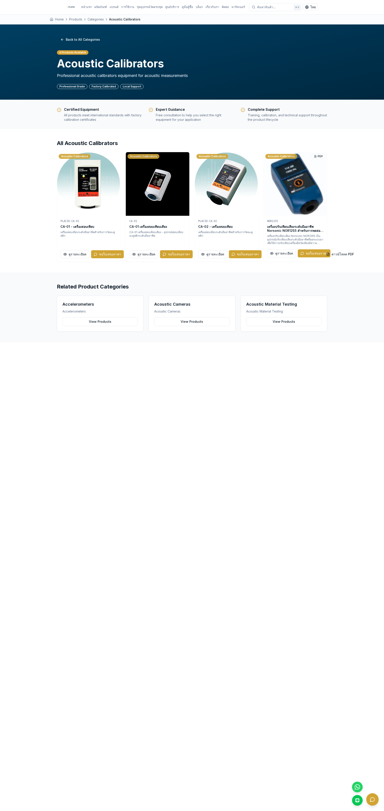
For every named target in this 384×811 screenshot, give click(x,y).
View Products (100, 321)
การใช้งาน (127, 7)
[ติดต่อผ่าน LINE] (357, 800)
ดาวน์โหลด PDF (343, 254)
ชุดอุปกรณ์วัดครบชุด (150, 7)
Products (75, 19)
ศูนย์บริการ (172, 7)
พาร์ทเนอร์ (238, 7)
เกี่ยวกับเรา (212, 7)
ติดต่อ (225, 7)
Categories (96, 19)
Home (59, 19)
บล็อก (199, 7)
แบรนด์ (114, 7)
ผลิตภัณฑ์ (100, 7)
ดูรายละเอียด (77, 254)
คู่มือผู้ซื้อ (187, 7)
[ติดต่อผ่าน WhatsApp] (357, 787)
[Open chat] (372, 799)
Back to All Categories (83, 39)
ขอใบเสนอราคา (110, 254)
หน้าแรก (86, 7)
